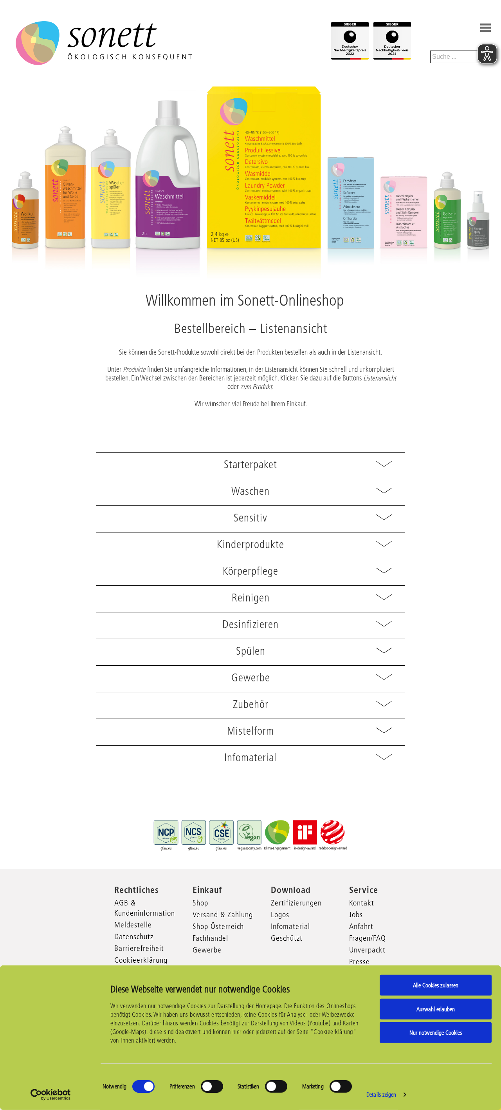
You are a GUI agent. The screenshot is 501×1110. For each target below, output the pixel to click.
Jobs (356, 914)
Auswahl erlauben (435, 1008)
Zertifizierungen (296, 902)
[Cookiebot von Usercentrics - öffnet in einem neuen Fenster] (50, 1095)
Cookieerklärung (141, 960)
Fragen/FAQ (367, 938)
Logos (280, 914)
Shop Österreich (218, 926)
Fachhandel (210, 938)
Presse (359, 961)
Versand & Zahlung (223, 914)
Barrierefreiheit (139, 948)
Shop (200, 902)
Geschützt (287, 938)
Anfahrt (361, 926)
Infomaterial (290, 926)
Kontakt (361, 902)
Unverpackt (367, 949)
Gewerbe (207, 949)
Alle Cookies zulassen (435, 985)
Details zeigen (381, 1094)
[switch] (212, 1086)
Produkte (134, 369)
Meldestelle (133, 924)
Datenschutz (133, 936)
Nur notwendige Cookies (435, 1032)
